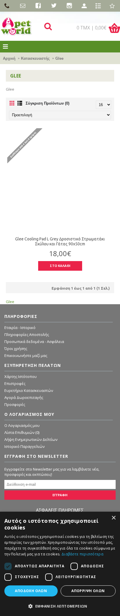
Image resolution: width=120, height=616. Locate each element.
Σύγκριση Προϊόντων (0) (47, 103)
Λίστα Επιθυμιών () (21, 432)
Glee (59, 58)
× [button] (113, 518)
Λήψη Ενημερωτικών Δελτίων (30, 439)
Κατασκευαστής (35, 58)
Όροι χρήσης (15, 348)
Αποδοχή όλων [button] (31, 590)
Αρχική (9, 58)
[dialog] (60, 564)
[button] (60, 606)
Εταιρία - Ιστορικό (20, 327)
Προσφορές (14, 404)
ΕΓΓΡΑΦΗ (60, 495)
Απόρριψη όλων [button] (88, 590)
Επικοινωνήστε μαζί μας (25, 355)
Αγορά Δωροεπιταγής (23, 397)
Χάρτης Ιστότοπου (20, 376)
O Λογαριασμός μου (22, 425)
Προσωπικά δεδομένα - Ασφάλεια (34, 341)
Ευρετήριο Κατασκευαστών (28, 390)
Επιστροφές (14, 383)
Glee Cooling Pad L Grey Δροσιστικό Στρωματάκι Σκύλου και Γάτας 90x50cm (60, 241)
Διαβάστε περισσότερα (82, 554)
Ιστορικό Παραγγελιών (24, 446)
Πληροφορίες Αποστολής (26, 334)
